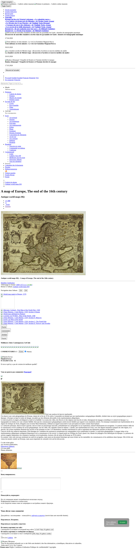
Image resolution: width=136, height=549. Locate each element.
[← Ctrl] (13, 294)
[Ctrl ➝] (20, 310)
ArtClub (10, 112)
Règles (11, 547)
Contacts (19, 545)
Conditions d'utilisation (22, 547)
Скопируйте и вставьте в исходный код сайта (17, 529)
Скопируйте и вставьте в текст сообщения (16, 533)
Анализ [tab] (8, 206)
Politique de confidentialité (39, 547)
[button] (10, 10)
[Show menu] (14, 2)
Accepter (122, 522)
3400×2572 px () (24, 285)
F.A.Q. (10, 545)
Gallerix (10, 538)
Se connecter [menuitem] (9, 80)
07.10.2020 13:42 (7, 361)
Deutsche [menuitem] (32, 78)
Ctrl (21, 290)
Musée (10, 88)
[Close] (2, 491)
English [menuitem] (14, 78)
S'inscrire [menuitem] (17, 80)
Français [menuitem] (26, 78)
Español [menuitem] (20, 78)
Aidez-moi (4, 545)
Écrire (21, 351)
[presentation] (70, 208)
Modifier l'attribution (8, 283)
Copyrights (52, 547)
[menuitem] (37, 78)
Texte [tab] (8, 204)
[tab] (7, 201)
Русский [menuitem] (8, 78)
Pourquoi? (28, 372)
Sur (14, 545)
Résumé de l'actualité (12, 70)
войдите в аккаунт (38, 515)
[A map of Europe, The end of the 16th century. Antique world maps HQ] (43, 275)
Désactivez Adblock (7, 446)
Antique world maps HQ (21, 287)
